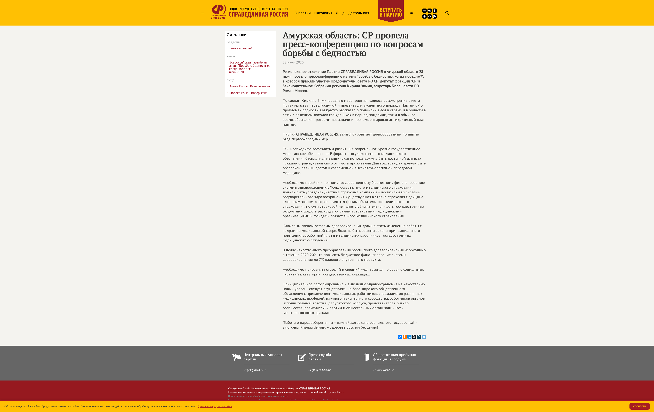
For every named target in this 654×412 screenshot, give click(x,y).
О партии (303, 12)
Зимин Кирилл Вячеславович (249, 86)
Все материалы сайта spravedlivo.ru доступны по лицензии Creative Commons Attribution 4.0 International (283, 399)
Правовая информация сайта (215, 406)
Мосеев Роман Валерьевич (248, 93)
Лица (340, 12)
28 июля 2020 (293, 62)
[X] (414, 337)
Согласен (639, 406)
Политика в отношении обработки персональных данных (258, 396)
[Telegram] (424, 337)
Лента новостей (241, 48)
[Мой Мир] (409, 337)
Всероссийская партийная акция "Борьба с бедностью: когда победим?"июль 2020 (249, 67)
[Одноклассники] (405, 337)
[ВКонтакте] (400, 337)
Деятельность (359, 12)
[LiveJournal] (419, 337)
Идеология (323, 12)
